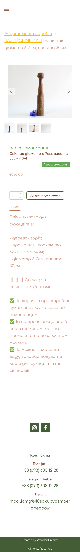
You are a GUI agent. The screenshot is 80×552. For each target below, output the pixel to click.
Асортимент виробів (28, 33)
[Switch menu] (6, 9)
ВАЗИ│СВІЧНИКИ (23, 40)
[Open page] (40, 5)
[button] (20, 193)
